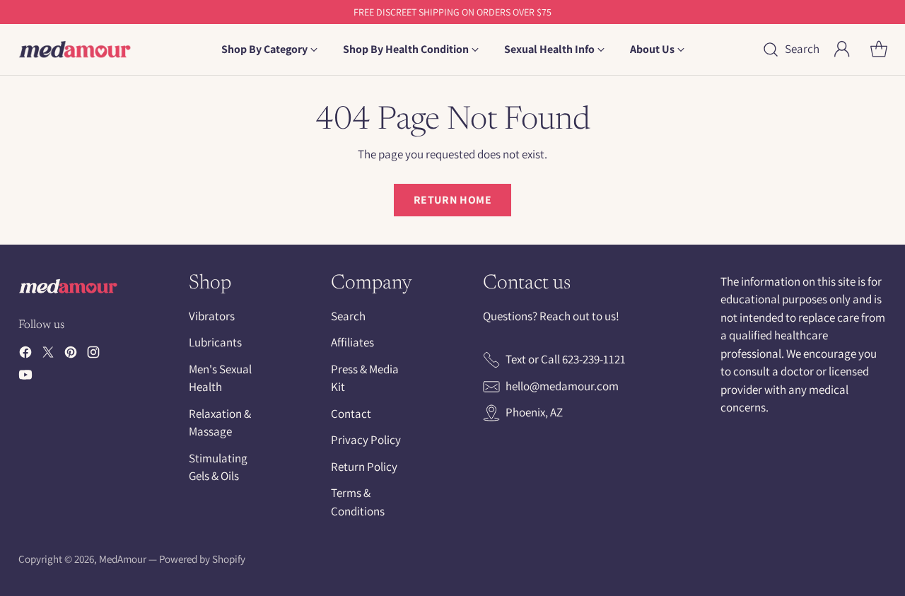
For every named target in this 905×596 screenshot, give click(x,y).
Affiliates (352, 342)
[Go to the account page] (842, 49)
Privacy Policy (366, 440)
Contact (351, 413)
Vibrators (212, 316)
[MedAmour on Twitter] (48, 355)
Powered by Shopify (202, 559)
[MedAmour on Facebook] (25, 355)
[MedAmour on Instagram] (93, 355)
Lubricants (215, 342)
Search (348, 316)
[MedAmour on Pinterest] (70, 355)
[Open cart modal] (878, 49)
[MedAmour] (75, 49)
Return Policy (364, 466)
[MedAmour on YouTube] (25, 377)
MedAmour (122, 559)
